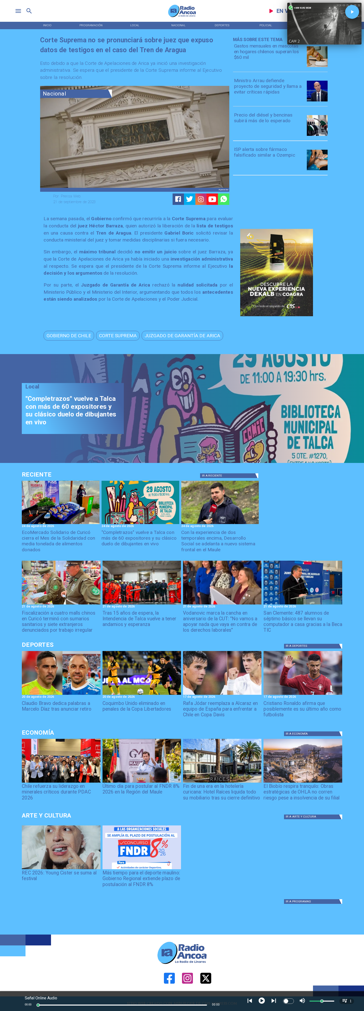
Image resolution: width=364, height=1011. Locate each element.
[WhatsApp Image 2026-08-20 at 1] (142, 604)
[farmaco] (317, 169)
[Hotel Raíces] (222, 782)
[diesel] (317, 135)
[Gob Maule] (142, 782)
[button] (69, 335)
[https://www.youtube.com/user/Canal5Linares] (212, 199)
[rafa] (222, 694)
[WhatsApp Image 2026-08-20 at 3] (222, 604)
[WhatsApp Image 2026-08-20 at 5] (302, 604)
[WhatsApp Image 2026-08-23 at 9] (61, 523)
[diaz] (61, 694)
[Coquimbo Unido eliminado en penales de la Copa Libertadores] (142, 694)
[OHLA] (302, 782)
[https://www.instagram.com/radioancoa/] (201, 199)
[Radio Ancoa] (182, 17)
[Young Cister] (61, 868)
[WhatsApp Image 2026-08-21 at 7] (61, 604)
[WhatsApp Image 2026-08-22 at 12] (220, 523)
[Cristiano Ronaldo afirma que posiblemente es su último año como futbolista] (302, 694)
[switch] (288, 1001)
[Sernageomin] (61, 782)
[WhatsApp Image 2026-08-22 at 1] (140, 523)
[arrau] (317, 101)
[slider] (38, 1005)
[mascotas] (317, 66)
